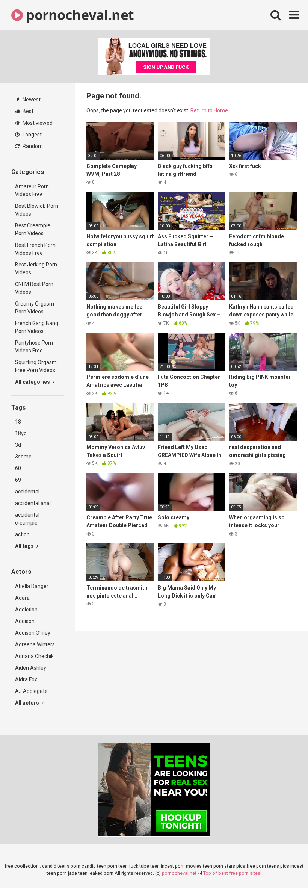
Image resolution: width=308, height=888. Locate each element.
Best (27, 111)
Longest (31, 135)
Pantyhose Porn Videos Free (34, 347)
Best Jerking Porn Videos (36, 268)
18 (18, 422)
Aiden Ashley (30, 668)
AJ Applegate (31, 691)
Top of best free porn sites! (232, 873)
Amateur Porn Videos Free (32, 190)
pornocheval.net (78, 15)
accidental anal (33, 503)
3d (18, 445)
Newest (31, 100)
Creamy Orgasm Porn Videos (34, 308)
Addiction (26, 610)
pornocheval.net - (181, 873)
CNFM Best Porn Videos (34, 288)
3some (23, 457)
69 (18, 480)
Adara (22, 598)
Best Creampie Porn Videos (32, 229)
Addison (25, 621)
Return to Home (209, 110)
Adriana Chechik (34, 656)
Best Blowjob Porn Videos (36, 210)
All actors (27, 703)
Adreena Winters (35, 644)
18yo (21, 433)
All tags (25, 546)
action (22, 534)
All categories (33, 382)
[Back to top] (283, 865)
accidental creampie (27, 519)
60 (18, 468)
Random (32, 146)
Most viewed (37, 123)
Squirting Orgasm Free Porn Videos (36, 366)
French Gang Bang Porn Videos (36, 327)
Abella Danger (31, 586)
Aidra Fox (26, 679)
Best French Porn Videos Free (35, 249)
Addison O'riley (32, 633)
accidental (27, 492)
